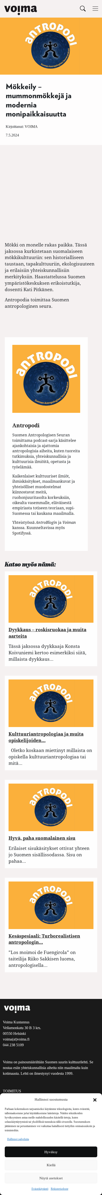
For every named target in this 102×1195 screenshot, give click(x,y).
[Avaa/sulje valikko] (95, 8)
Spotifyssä (21, 532)
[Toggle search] (83, 8)
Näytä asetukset (51, 1178)
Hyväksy (51, 1152)
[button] (95, 1099)
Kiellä (51, 1165)
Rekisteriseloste (59, 1188)
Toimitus (12, 1091)
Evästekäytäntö (40, 1188)
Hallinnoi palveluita (18, 1139)
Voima (31, 127)
